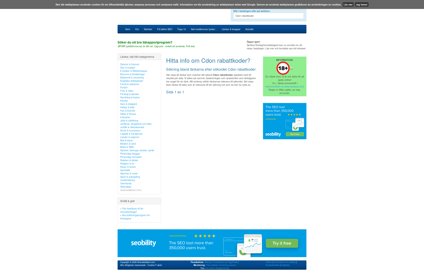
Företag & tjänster (129, 94)
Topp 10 (181, 29)
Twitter (269, 262)
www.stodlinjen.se (274, 86)
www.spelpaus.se (294, 86)
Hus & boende (127, 110)
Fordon (124, 87)
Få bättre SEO (164, 29)
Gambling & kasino (130, 97)
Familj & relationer (129, 84)
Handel (124, 100)
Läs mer (348, 4)
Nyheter (148, 29)
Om (137, 29)
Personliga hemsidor (131, 157)
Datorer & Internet (129, 64)
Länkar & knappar (231, 29)
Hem (127, 29)
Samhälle (125, 170)
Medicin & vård (128, 143)
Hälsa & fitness (128, 113)
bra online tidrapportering (217, 268)
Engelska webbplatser (131, 80)
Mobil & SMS (127, 147)
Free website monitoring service (221, 265)
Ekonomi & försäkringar (132, 74)
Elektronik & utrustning (132, 77)
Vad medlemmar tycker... (204, 29)
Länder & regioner (129, 137)
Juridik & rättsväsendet (132, 127)
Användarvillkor (273, 265)
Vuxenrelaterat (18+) (131, 190)
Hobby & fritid (127, 107)
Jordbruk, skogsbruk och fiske (136, 123)
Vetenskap (125, 186)
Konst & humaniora (130, 130)
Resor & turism (128, 166)
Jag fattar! (362, 4)
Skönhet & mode (129, 173)
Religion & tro (127, 163)
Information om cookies (284, 262)
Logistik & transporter (131, 133)
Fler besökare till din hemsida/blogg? (131, 210)
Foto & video (126, 90)
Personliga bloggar (130, 153)
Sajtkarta (286, 265)
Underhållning (127, 180)
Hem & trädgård (128, 104)
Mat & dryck (126, 140)
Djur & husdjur (127, 67)
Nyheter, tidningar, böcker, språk (137, 150)
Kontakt (249, 29)
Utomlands (126, 183)
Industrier (125, 117)
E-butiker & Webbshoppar (133, 70)
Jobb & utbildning (129, 120)
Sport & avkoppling (130, 176)
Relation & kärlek (129, 160)
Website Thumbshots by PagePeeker (222, 262)
